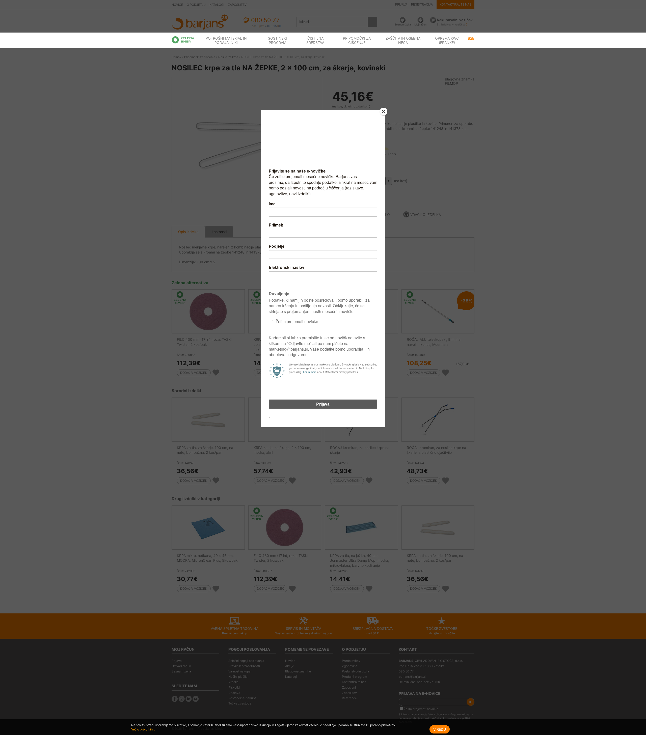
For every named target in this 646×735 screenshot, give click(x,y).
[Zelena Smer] (183, 40)
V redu (439, 729)
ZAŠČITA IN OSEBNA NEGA (403, 40)
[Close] (383, 111)
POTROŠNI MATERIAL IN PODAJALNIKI (226, 40)
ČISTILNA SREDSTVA (315, 40)
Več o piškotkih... (143, 729)
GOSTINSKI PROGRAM (277, 40)
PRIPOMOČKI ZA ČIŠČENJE (357, 40)
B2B (471, 38)
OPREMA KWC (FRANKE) (447, 40)
